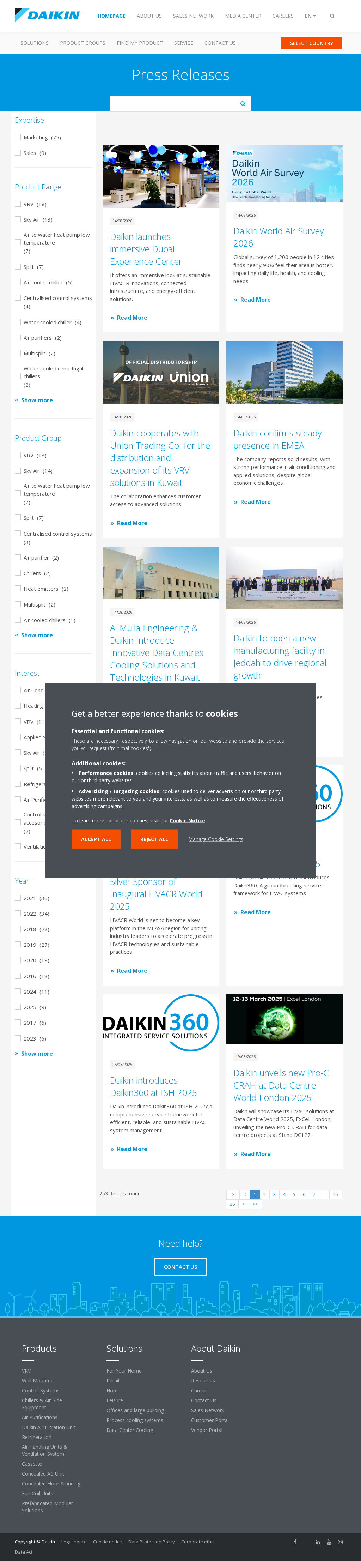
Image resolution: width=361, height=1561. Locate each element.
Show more (37, 400)
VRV (26, 1370)
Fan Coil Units (37, 1493)
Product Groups (82, 43)
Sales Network (207, 1410)
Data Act (23, 1552)
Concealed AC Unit (43, 1473)
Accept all (96, 839)
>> (255, 1204)
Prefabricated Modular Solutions (47, 1507)
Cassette (32, 1463)
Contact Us (220, 43)
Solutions (34, 43)
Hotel (112, 1390)
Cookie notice (107, 1541)
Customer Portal (210, 1420)
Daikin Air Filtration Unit (48, 1427)
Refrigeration (36, 1437)
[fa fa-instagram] (340, 1542)
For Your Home (124, 1370)
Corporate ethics (199, 1541)
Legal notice (74, 1541)
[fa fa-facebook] (295, 1542)
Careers (200, 1390)
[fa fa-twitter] (306, 1542)
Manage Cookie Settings (216, 839)
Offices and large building (135, 1410)
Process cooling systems (134, 1420)
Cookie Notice (187, 820)
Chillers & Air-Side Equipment (42, 1404)
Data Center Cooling (129, 1430)
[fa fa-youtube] (329, 1542)
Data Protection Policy (151, 1541)
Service (183, 43)
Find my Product (140, 43)
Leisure (114, 1400)
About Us (201, 1370)
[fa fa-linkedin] (318, 1542)
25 (335, 1194)
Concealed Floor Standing (51, 1483)
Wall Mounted (38, 1380)
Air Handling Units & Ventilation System (44, 1450)
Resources (203, 1380)
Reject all (154, 839)
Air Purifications (39, 1417)
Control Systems (41, 1390)
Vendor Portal (206, 1430)
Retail (112, 1380)
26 (232, 1204)
